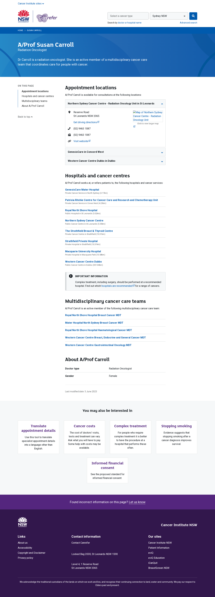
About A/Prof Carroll (33, 105)
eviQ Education (156, 557)
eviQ (150, 552)
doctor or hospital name (129, 22)
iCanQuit (152, 562)
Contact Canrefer (80, 542)
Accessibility (25, 547)
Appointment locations (35, 91)
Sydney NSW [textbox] (160, 15)
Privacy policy (25, 557)
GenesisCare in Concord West (86, 151)
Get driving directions (86, 122)
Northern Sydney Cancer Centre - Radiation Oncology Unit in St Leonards (111, 103)
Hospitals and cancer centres (38, 96)
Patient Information (158, 547)
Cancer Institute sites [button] (30, 3)
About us (23, 542)
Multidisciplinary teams (34, 101)
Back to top (24, 116)
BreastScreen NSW (158, 567)
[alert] (115, 281)
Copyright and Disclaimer (31, 552)
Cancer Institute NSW (179, 525)
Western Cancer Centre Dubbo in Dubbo (91, 160)
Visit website (82, 141)
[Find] (193, 16)
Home (20, 30)
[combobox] (128, 16)
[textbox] (128, 16)
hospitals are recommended (118, 285)
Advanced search (188, 22)
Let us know (137, 502)
